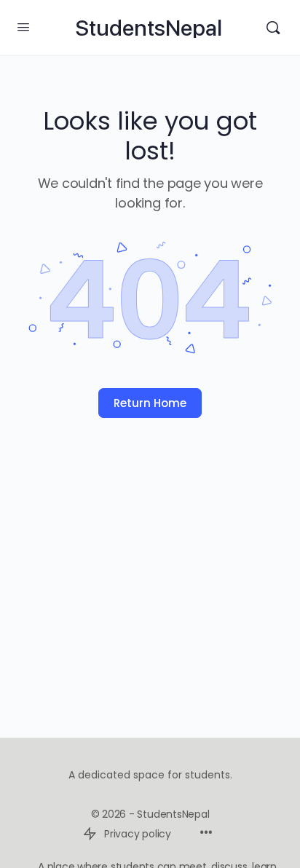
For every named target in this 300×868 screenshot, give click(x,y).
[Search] (273, 27)
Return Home (150, 403)
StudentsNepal (148, 28)
